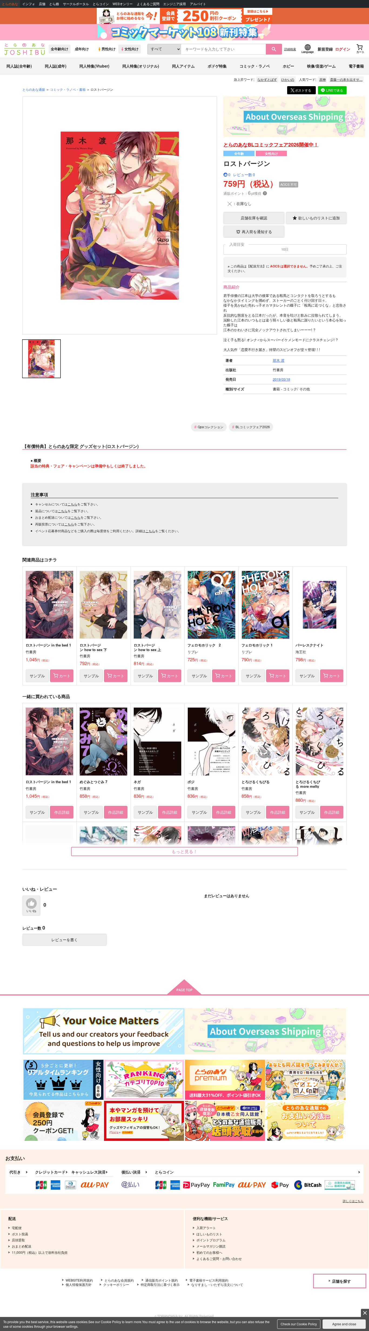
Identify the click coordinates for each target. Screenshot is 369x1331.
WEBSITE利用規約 (79, 1280)
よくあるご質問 (148, 4)
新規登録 (325, 49)
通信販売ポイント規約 (161, 1280)
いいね (31, 911)
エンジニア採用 (174, 4)
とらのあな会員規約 (119, 1280)
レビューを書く (64, 939)
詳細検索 (290, 49)
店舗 (42, 4)
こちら (72, 504)
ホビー (288, 66)
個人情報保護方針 (79, 1284)
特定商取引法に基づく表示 (160, 1284)
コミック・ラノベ (255, 66)
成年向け (82, 48)
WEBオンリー (123, 4)
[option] (120, 215)
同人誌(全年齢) (19, 66)
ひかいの (287, 79)
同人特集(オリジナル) (140, 66)
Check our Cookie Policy (299, 1324)
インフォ (28, 4)
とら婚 (54, 4)
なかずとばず (267, 79)
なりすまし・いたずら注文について (217, 1284)
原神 (322, 79)
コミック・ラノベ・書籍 (68, 89)
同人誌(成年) (55, 66)
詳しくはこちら (353, 1201)
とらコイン (101, 4)
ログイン (342, 49)
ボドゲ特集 (217, 66)
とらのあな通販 (33, 89)
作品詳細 (61, 812)
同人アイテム (183, 66)
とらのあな (10, 4)
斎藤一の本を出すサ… (346, 79)
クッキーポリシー (116, 1284)
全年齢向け (59, 48)
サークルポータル (76, 4)
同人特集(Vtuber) (94, 66)
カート (65, 675)
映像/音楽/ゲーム (321, 66)
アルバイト (198, 4)
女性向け (132, 48)
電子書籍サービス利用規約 (208, 1280)
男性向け (109, 48)
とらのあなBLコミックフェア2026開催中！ (270, 144)
